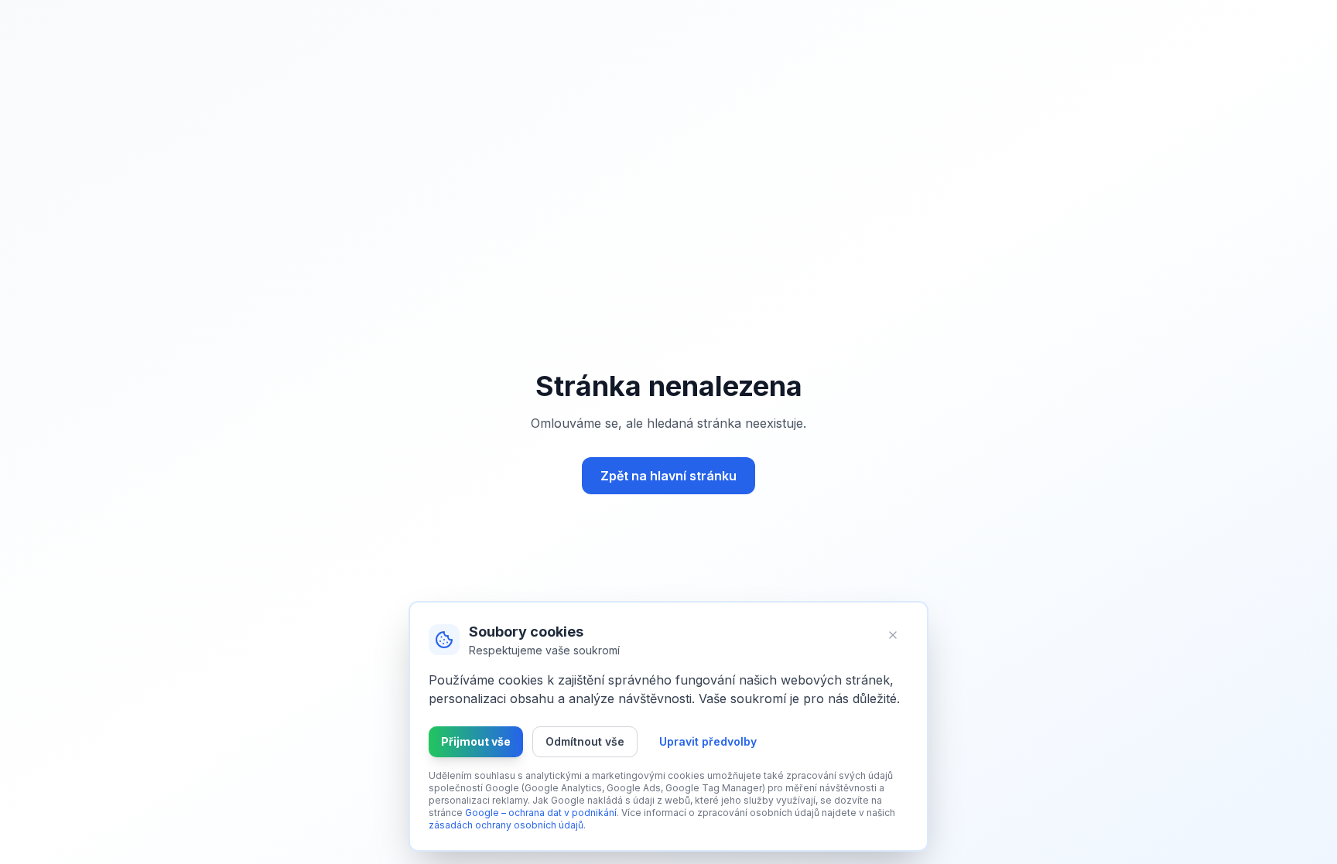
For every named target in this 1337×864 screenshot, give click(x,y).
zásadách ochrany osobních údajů (506, 825)
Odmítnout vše (584, 741)
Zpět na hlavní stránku (668, 475)
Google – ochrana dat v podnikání (541, 812)
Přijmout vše (476, 741)
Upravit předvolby (708, 741)
